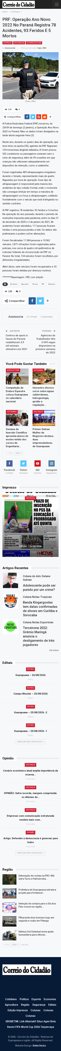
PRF (42, 284)
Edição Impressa (18, 1010)
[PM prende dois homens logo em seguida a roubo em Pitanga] (9, 921)
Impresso (30, 498)
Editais (30, 669)
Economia (50, 999)
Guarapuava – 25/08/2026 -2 (30, 712)
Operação (24, 284)
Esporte (36, 999)
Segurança (19, 43)
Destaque (7, 43)
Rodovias (51, 284)
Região (25, 1004)
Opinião (30, 832)
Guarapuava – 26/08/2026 (30, 675)
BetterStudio (39, 1045)
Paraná (35, 284)
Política (24, 999)
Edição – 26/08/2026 (30, 546)
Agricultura (13, 370)
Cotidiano (38, 370)
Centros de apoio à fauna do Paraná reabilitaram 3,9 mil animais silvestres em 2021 (17, 342)
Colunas (36, 1010)
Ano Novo (13, 284)
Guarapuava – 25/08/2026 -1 (30, 731)
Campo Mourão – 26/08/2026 (31, 693)
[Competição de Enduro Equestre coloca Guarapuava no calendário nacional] (17, 377)
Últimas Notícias (34, 43)
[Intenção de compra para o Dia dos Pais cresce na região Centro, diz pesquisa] (9, 907)
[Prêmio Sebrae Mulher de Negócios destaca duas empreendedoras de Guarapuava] (44, 418)
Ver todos (54, 650)
